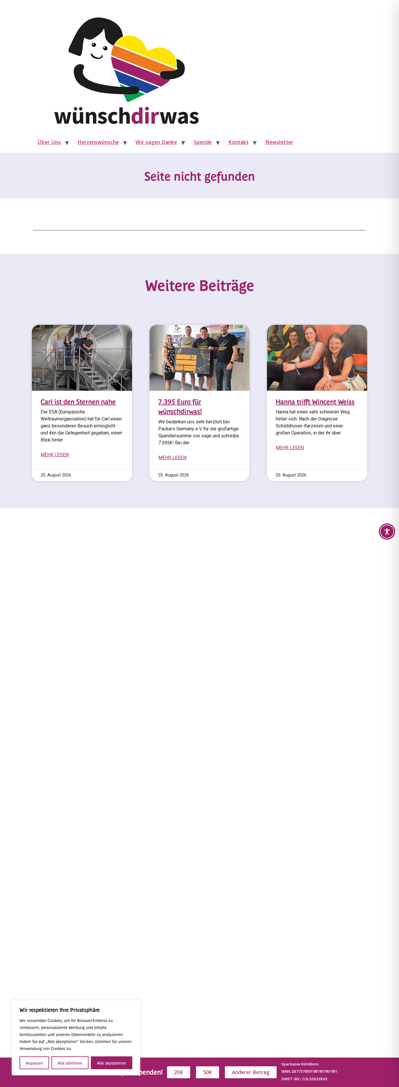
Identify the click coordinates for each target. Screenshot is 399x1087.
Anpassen (34, 1062)
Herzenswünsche (98, 141)
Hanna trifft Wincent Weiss (315, 401)
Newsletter (279, 141)
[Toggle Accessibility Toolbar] (387, 531)
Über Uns (49, 141)
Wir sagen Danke (156, 141)
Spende (203, 141)
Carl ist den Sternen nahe (78, 401)
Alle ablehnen (70, 1062)
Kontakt (238, 141)
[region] (76, 1037)
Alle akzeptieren (111, 1062)
